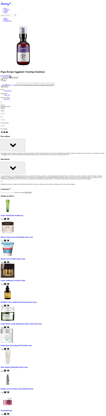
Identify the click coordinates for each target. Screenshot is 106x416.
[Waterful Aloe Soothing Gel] (8, 212)
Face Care (3, 75)
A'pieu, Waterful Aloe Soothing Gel (12, 215)
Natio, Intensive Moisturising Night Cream (14, 367)
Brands (5, 12)
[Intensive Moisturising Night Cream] (8, 364)
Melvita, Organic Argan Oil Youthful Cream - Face (17, 237)
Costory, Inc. (7, 95)
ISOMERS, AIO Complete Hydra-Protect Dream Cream (18, 302)
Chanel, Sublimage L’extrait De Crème (13, 280)
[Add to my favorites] (8, 219)
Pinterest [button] (4, 85)
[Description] (13, 145)
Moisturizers (9, 75)
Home (5, 8)
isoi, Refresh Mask (6, 410)
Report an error (4, 86)
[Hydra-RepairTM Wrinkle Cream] (8, 342)
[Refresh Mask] (8, 407)
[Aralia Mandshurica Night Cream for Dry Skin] (8, 320)
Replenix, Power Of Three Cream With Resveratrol (17, 389)
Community (7, 9)
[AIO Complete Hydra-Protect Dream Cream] (8, 299)
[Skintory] (6, 5)
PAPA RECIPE (7, 21)
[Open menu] (1, 1)
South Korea (7, 99)
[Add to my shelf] (5, 219)
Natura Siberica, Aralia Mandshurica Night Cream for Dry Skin (21, 324)
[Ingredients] (13, 168)
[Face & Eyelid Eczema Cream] (8, 255)
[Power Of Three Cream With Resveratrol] (8, 385)
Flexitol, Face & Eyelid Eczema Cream (13, 259)
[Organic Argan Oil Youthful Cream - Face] (8, 234)
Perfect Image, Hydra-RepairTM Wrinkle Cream (16, 345)
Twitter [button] (14, 85)
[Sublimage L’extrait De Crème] (8, 277)
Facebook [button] (9, 85)
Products (6, 11)
